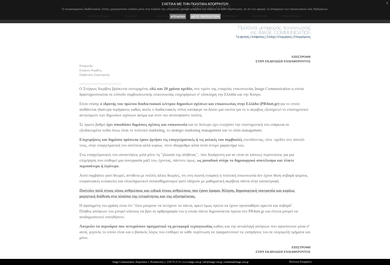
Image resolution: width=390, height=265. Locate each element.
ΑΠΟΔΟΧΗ (178, 16)
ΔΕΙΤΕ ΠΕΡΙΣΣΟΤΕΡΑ (205, 16)
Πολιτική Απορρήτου (300, 261)
